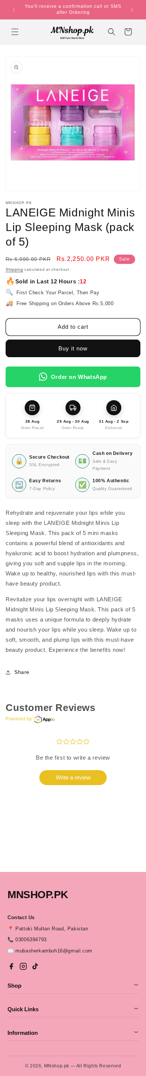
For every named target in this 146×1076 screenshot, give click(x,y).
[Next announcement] (132, 9)
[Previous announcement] (14, 9)
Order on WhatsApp (79, 377)
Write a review (73, 777)
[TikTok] (35, 966)
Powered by (19, 718)
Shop (73, 985)
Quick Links (73, 1009)
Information (73, 1033)
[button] (15, 32)
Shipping (14, 269)
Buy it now (73, 348)
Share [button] (22, 672)
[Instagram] (23, 966)
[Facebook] (11, 966)
